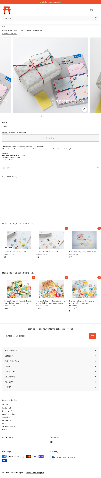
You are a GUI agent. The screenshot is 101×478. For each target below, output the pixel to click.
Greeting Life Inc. (9, 34)
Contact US (6, 408)
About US (6, 405)
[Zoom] (84, 109)
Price (4, 122)
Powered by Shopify (35, 473)
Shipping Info (7, 411)
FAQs (4, 423)
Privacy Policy (8, 420)
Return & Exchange (9, 414)
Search (4, 429)
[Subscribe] (92, 336)
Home (4, 26)
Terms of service (8, 426)
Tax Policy (7, 168)
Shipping (5, 132)
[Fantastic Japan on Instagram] (51, 442)
